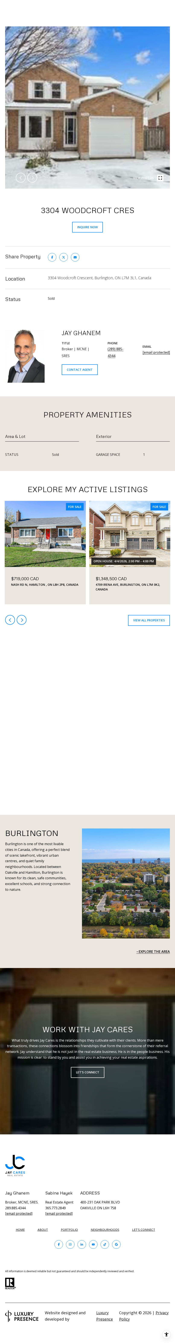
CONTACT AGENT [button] (80, 370)
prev (21, 178)
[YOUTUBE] (93, 1244)
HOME (20, 1230)
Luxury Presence (104, 1316)
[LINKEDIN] (81, 1244)
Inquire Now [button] (87, 227)
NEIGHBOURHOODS (105, 1230)
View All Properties (149, 620)
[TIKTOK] (105, 1244)
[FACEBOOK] (58, 1244)
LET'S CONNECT (143, 1230)
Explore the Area (154, 951)
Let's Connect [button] (87, 1072)
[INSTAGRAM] (70, 1244)
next (32, 178)
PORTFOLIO (69, 1230)
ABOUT (43, 1230)
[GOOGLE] (116, 1244)
